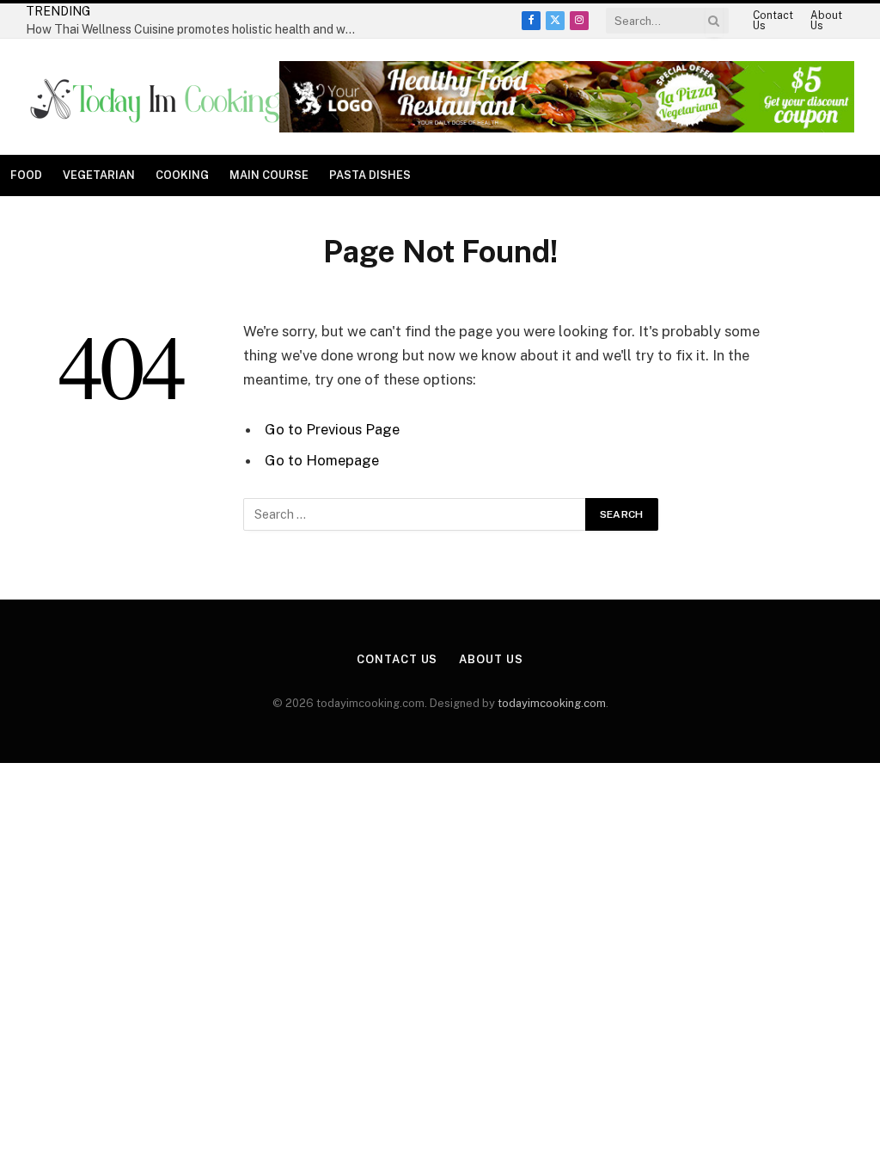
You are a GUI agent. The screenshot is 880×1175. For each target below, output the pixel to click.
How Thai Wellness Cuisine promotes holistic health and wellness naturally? (198, 29)
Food (26, 175)
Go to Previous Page (332, 429)
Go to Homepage (322, 460)
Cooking (182, 175)
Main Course (269, 175)
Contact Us (773, 20)
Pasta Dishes (370, 175)
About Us (826, 20)
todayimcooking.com (552, 703)
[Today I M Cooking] (157, 97)
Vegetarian (99, 175)
